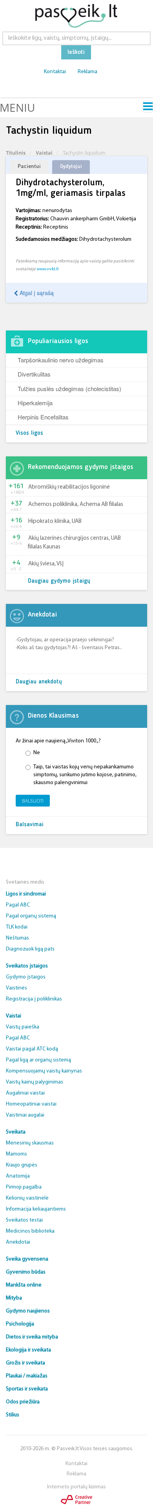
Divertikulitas (34, 374)
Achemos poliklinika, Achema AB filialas (75, 505)
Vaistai (44, 152)
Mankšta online (24, 1285)
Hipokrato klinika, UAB (55, 521)
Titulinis (16, 152)
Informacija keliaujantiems (36, 1209)
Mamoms (16, 1154)
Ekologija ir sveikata (28, 1350)
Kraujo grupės (21, 1165)
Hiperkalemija (35, 403)
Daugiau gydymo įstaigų (59, 581)
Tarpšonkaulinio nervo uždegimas (61, 360)
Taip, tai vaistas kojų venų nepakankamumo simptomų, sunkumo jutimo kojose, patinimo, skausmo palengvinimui (85, 775)
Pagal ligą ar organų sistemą (38, 1060)
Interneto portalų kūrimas (76, 1487)
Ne (36, 753)
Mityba (14, 1298)
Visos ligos (29, 433)
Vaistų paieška (22, 1027)
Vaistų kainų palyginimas (34, 1082)
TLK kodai (16, 927)
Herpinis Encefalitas (43, 417)
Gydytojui (71, 166)
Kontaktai (55, 72)
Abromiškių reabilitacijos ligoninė (69, 487)
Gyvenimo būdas (26, 1272)
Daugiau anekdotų (39, 682)
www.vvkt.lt (47, 269)
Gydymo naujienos (28, 1311)
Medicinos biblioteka (30, 1231)
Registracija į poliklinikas (34, 999)
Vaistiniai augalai (25, 1115)
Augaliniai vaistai (25, 1093)
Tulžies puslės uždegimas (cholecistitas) (69, 388)
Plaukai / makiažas (26, 1376)
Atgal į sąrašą (36, 293)
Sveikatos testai (24, 1220)
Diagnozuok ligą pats (30, 949)
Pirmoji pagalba (24, 1187)
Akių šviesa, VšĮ (46, 564)
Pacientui (29, 166)
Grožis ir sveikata (25, 1363)
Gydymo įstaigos (26, 977)
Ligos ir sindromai (26, 894)
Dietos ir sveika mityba (32, 1337)
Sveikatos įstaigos (27, 966)
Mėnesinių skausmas (30, 1143)
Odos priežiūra (23, 1402)
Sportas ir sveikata (27, 1389)
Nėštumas (17, 938)
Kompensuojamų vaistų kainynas (44, 1071)
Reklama (87, 72)
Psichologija (20, 1324)
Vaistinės (16, 988)
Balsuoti (33, 800)
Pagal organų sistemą (31, 916)
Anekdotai (18, 1242)
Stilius (12, 1415)
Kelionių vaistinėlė (27, 1198)
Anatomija (18, 1176)
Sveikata (16, 1132)
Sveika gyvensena (27, 1259)
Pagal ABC (18, 905)
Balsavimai (30, 825)
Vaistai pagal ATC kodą (32, 1049)
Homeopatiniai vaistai (31, 1104)
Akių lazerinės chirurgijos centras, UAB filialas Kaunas (74, 542)
